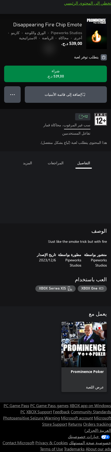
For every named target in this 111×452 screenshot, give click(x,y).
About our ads (98, 448)
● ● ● (12, 94)
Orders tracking (97, 424)
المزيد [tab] (27, 162)
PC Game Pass (16, 405)
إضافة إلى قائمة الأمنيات (63, 94)
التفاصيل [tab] (83, 162)
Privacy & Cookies (51, 442)
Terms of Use (51, 448)
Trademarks (74, 448)
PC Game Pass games (49, 405)
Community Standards (91, 411)
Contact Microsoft (18, 442)
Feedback (61, 411)
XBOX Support (39, 411)
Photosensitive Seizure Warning (31, 417)
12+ (85, 117)
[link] (84, 357)
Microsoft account (77, 417)
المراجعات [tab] (56, 162)
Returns (75, 424)
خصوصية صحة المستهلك (90, 442)
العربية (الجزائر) (97, 430)
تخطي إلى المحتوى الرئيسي (87, 3)
